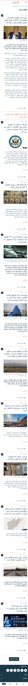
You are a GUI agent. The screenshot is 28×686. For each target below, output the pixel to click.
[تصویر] (16, 684)
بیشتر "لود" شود (14, 659)
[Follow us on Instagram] (14, 670)
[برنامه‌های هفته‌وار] (10, 684)
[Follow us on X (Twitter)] (22, 670)
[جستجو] (23, 684)
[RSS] (7, 670)
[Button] (21, 108)
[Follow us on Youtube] (18, 670)
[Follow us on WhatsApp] (11, 670)
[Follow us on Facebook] (25, 670)
